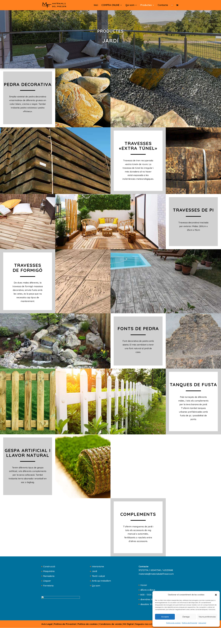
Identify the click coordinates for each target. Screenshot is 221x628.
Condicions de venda (110, 624)
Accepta (165, 616)
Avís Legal (202, 623)
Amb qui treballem (101, 580)
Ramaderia (48, 576)
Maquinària (48, 571)
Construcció (49, 566)
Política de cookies (173, 623)
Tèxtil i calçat (98, 576)
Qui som (129, 5)
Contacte (163, 5)
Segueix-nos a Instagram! (149, 624)
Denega (186, 616)
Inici (96, 5)
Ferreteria (48, 585)
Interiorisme (98, 566)
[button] (216, 595)
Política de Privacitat (189, 623)
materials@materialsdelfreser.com (156, 573)
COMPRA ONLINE (110, 5)
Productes (146, 5)
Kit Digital (128, 624)
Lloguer (47, 580)
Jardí (94, 571)
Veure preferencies (207, 616)
